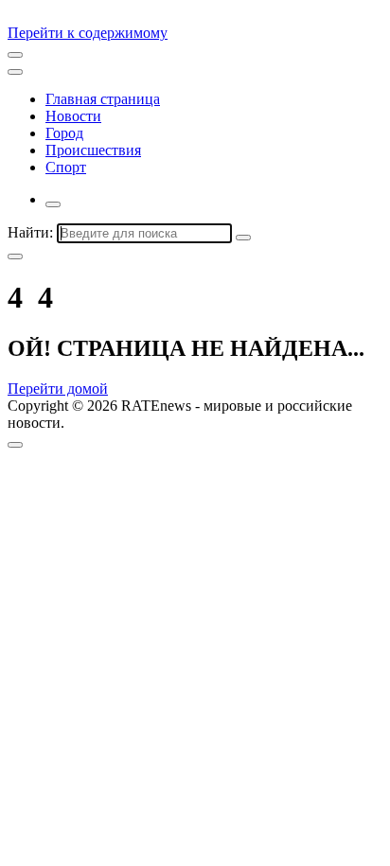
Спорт (65, 167)
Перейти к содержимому (88, 33)
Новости (73, 116)
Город (64, 133)
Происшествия (93, 150)
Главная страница (102, 99)
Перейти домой (58, 388)
